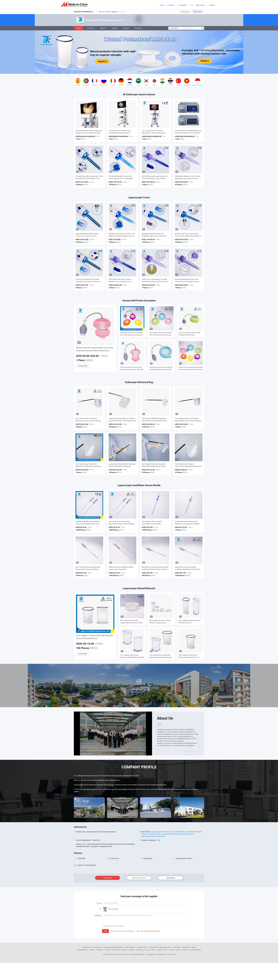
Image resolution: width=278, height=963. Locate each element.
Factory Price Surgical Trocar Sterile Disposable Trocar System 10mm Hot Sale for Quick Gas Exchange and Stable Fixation (88, 280)
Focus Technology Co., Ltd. (125, 954)
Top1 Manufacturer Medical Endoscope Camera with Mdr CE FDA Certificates (188, 132)
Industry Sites (153, 947)
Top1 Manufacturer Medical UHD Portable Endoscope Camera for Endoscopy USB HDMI (120, 132)
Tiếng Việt (185, 950)
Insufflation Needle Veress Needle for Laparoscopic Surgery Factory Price (87, 522)
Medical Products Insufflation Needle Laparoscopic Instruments (121, 568)
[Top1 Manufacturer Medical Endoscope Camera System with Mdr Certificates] (89, 114)
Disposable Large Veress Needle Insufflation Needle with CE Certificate (187, 568)
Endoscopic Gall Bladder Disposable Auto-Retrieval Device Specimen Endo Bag (154, 419)
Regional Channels (164, 947)
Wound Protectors (155, 834)
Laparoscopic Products (160, 832)
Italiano (125, 950)
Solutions (115, 28)
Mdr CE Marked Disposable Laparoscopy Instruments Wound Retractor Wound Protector (131, 621)
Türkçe (178, 950)
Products (91, 28)
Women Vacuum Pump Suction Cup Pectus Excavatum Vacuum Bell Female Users (94, 349)
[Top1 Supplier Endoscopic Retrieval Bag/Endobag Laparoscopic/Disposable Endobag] (189, 402)
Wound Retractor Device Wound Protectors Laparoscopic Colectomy (160, 621)
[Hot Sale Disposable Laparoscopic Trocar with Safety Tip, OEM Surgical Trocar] (89, 159)
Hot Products (86, 947)
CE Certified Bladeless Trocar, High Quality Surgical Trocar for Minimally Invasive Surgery (121, 177)
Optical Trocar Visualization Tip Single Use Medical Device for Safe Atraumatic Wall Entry (155, 280)
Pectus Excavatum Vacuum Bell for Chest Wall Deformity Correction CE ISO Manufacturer (161, 368)
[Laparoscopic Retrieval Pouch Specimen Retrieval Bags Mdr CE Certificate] (122, 447)
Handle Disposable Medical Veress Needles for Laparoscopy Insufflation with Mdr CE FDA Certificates (187, 522)
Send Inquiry (185, 11)
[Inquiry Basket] (192, 5)
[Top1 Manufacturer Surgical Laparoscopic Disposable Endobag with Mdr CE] (189, 447)
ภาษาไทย (171, 950)
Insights (194, 947)
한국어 (153, 950)
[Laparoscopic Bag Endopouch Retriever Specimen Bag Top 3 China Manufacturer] (122, 402)
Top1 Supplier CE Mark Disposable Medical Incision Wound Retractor (94, 637)
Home (79, 28)
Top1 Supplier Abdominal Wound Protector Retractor (189, 621)
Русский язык (116, 950)
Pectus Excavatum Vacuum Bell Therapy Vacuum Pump (189, 334)
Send (105, 931)
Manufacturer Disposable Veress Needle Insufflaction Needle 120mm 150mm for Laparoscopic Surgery (155, 568)
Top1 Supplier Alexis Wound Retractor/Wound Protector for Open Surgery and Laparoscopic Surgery (189, 656)
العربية (147, 950)
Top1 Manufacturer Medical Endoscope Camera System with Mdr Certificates (88, 132)
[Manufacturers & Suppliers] (75, 4)
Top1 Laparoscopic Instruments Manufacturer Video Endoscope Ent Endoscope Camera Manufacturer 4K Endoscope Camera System (154, 132)
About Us (103, 28)
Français (107, 950)
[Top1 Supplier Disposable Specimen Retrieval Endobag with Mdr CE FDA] (155, 447)
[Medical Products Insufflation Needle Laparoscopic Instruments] (122, 550)
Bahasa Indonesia (196, 950)
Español (91, 950)
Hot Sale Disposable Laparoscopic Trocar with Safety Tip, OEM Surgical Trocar (89, 177)
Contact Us (138, 28)
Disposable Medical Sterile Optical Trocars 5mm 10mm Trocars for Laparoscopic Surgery (86, 235)
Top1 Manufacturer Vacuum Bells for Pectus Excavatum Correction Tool (131, 334)
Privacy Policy (171, 954)
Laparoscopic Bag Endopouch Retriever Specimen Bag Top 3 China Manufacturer (122, 419)
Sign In (162, 5)
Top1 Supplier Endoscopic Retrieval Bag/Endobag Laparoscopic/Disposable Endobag (188, 419)
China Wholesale (130, 947)
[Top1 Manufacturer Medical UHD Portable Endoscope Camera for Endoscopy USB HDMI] (122, 114)
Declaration (161, 954)
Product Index (176, 947)
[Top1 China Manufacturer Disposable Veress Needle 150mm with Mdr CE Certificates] (89, 550)
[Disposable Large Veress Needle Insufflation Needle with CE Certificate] (189, 550)
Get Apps (201, 5)
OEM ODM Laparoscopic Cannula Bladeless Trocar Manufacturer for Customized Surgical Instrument (120, 280)
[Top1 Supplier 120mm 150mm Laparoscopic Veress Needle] (155, 505)
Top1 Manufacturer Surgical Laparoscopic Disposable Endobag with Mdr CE (188, 465)
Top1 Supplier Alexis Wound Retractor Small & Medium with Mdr (132, 656)
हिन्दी (165, 950)
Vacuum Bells (167, 834)
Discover (126, 28)
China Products (96, 947)
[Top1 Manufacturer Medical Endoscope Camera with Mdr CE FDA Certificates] (189, 114)
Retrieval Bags (180, 832)
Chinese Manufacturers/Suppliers (113, 947)
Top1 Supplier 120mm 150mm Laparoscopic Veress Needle (152, 522)
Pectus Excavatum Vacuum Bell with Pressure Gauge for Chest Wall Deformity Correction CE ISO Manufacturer (132, 368)
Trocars (171, 832)
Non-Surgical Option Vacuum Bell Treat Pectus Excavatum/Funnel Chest (160, 334)
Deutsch (131, 950)
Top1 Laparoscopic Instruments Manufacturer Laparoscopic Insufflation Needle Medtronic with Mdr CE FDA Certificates (122, 522)
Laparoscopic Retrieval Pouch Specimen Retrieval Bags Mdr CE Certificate (122, 465)
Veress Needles (191, 832)
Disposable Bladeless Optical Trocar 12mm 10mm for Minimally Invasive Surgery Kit (187, 280)
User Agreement (151, 954)
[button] (137, 71)
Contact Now (82, 366)
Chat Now (198, 11)
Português (99, 950)
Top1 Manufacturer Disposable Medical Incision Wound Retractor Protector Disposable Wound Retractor (160, 656)
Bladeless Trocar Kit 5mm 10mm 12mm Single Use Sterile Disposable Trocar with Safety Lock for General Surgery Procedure (122, 235)
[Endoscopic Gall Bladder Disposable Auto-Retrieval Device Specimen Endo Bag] (155, 402)
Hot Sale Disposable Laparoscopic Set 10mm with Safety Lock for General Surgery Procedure (154, 177)
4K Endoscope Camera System (183, 834)
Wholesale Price (142, 947)
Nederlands (139, 950)
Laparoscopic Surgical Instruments (153, 836)
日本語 (159, 950)
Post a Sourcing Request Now (148, 931)
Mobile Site (186, 947)
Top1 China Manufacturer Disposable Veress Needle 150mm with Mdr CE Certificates (87, 568)
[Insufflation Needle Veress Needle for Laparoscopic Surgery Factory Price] (89, 505)
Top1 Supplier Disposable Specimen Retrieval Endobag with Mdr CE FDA (154, 465)
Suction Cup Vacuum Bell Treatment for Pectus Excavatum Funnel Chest (191, 368)
